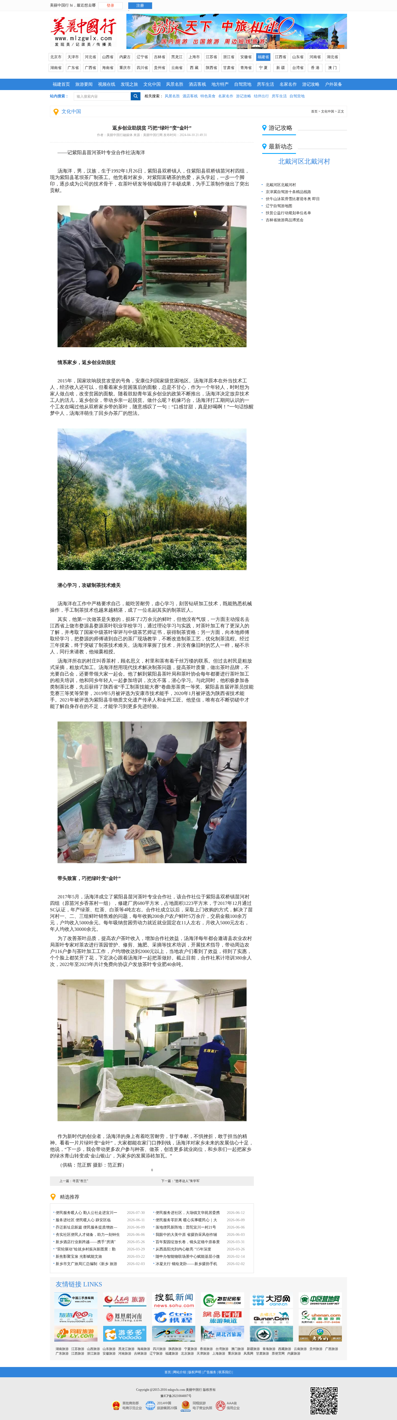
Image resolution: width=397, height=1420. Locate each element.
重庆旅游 (234, 1353)
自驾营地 (242, 84)
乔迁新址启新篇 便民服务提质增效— (86, 1227)
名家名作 (288, 84)
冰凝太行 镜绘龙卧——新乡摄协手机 (186, 1264)
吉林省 (159, 57)
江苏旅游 (77, 1349)
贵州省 (159, 68)
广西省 (90, 68)
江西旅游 (77, 1353)
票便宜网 (278, 1353)
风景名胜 (174, 84)
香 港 (315, 68)
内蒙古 (125, 57)
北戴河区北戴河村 (304, 161)
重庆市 (125, 68)
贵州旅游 (315, 1349)
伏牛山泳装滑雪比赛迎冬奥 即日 (293, 199)
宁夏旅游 (190, 1349)
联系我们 (224, 1372)
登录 (110, 6)
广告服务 (209, 1372)
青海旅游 (269, 1349)
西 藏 (194, 68)
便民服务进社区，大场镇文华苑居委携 (188, 1213)
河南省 (315, 57)
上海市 (194, 57)
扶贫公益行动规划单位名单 (288, 213)
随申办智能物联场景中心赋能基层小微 (188, 1257)
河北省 (90, 57)
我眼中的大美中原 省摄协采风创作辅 (186, 1235)
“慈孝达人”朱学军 (187, 1181)
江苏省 (211, 57)
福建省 (263, 57)
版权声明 (194, 1372)
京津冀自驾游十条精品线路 (288, 192)
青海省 (246, 68)
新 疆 (280, 68)
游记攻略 (310, 84)
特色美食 (208, 96)
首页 (314, 111)
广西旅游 (331, 1349)
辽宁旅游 (156, 1353)
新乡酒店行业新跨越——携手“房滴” (86, 1242)
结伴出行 (261, 96)
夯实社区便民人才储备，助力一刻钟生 (88, 1235)
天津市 (73, 57)
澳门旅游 (237, 1349)
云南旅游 (300, 1349)
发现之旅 (129, 84)
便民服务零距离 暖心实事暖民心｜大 (186, 1220)
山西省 (107, 57)
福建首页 (61, 84)
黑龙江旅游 (126, 1349)
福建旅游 (171, 1353)
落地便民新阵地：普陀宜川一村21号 (186, 1227)
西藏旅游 (284, 1349)
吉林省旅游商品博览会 (285, 220)
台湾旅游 (222, 1349)
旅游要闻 (84, 84)
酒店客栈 (197, 84)
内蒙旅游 (293, 1353)
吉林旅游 (140, 1353)
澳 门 (332, 68)
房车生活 (265, 84)
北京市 (56, 57)
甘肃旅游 (262, 1353)
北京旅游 (187, 1353)
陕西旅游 (175, 1349)
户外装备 (333, 84)
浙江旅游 (93, 1353)
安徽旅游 (109, 1353)
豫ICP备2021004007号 (175, 1396)
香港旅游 (206, 1349)
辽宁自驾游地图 (279, 206)
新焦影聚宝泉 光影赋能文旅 (79, 1257)
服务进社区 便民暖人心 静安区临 (83, 1220)
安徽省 (246, 57)
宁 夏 (263, 68)
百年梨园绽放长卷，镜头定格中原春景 (188, 1242)
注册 (140, 6)
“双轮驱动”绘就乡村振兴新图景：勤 (86, 1249)
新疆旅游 (253, 1349)
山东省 (298, 57)
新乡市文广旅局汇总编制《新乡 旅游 (86, 1264)
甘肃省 (228, 68)
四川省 (142, 68)
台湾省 (298, 68)
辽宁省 (142, 57)
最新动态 (280, 146)
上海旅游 (218, 1353)
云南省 (177, 68)
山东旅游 (109, 1349)
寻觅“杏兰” (80, 1181)
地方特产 (220, 84)
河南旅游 (124, 1353)
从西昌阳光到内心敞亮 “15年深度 (183, 1249)
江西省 (280, 57)
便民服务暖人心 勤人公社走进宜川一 (86, 1213)
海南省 (107, 68)
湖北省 (332, 57)
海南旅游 (143, 1349)
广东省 (73, 68)
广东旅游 (62, 1353)
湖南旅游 (62, 1349)
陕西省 (211, 68)
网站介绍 (179, 1372)
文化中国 (152, 84)
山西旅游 (93, 1349)
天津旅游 (203, 1353)
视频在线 (106, 84)
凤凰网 (248, 1353)
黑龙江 (177, 57)
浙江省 (228, 57)
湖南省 (56, 68)
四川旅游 (159, 1349)
